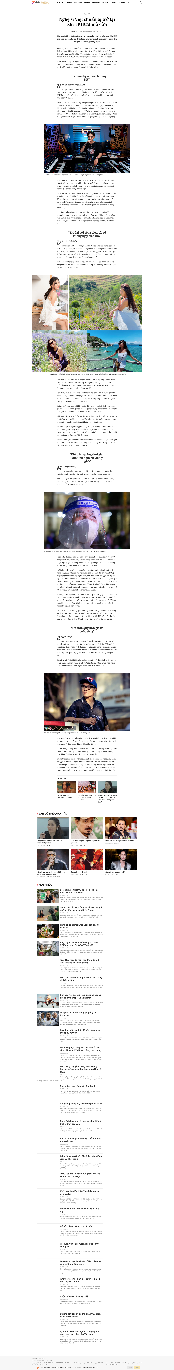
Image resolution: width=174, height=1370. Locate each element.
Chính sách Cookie (88, 1367)
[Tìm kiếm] (140, 2)
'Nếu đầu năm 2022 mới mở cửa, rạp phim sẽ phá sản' (87, 797)
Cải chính (122, 2)
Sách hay (69, 2)
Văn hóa (87, 2)
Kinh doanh (78, 2)
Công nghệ (96, 2)
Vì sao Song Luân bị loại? (115, 872)
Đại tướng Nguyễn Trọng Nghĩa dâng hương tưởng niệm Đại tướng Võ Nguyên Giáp (81, 1069)
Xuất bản (60, 2)
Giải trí (87, 14)
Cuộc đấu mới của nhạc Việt (74, 1296)
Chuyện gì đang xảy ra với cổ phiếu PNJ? (81, 1104)
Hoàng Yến (74, 31)
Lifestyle (113, 2)
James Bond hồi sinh (79, 872)
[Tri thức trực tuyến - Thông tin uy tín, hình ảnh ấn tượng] (41, 2)
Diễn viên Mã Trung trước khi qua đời (119, 841)
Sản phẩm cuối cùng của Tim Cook (77, 1086)
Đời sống (105, 2)
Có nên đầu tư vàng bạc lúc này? (77, 1226)
